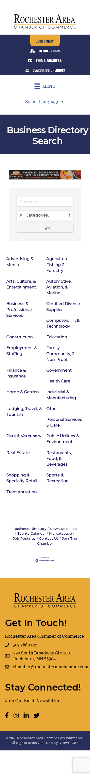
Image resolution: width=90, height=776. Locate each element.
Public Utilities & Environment (62, 439)
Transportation (21, 492)
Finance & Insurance (16, 373)
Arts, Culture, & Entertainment (21, 284)
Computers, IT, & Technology (63, 323)
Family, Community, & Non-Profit (60, 353)
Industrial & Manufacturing (61, 395)
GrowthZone (69, 743)
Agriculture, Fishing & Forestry (57, 264)
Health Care (58, 381)
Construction (19, 337)
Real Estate (18, 452)
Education (56, 337)
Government (59, 370)
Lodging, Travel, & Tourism (24, 411)
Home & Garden (22, 392)
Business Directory (29, 529)
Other (52, 408)
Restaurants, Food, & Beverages (59, 458)
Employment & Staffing (21, 350)
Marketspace (60, 533)
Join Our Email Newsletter (32, 700)
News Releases (63, 529)
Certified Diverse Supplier (63, 306)
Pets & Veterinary (23, 436)
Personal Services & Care (64, 422)
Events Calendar (31, 533)
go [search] (47, 227)
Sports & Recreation (57, 478)
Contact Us (49, 538)
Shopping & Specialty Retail (21, 478)
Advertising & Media (20, 261)
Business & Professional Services (19, 309)
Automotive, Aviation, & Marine (59, 287)
